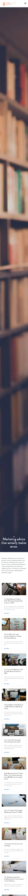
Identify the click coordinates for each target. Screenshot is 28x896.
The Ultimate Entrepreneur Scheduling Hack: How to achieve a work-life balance (14, 879)
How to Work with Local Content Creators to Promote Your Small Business (12, 636)
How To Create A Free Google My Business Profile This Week (13, 811)
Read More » (7, 613)
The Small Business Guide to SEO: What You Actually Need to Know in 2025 (13, 601)
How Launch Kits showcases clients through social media (12, 741)
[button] (25, 3)
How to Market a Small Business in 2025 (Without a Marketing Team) (13, 706)
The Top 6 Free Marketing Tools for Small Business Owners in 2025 (13, 671)
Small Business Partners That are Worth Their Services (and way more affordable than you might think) (13, 776)
